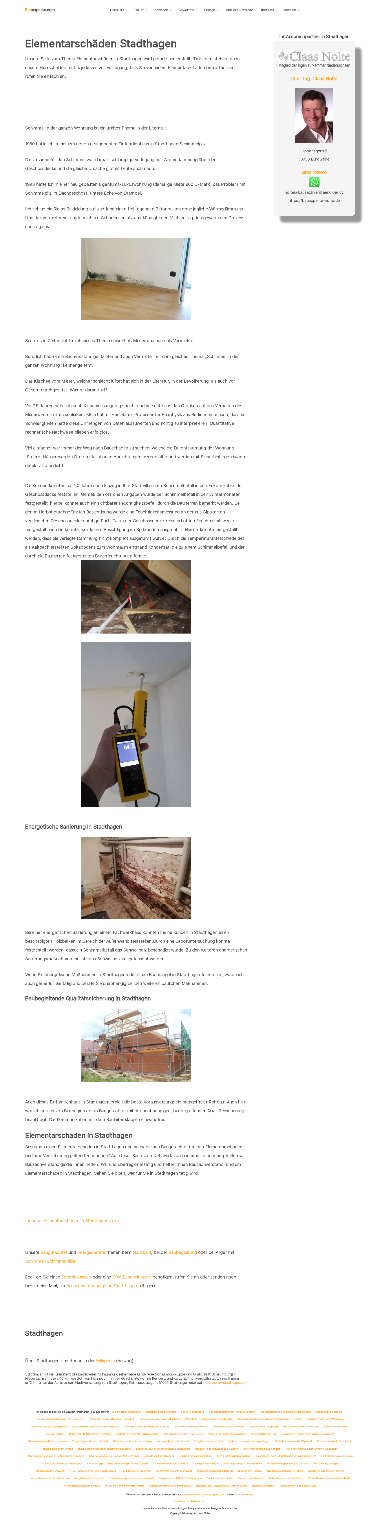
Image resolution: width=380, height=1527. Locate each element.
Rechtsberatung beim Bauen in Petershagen (285, 1411)
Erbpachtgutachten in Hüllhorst (90, 1441)
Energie (210, 10)
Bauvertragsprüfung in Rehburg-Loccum (232, 1411)
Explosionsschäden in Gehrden (301, 1426)
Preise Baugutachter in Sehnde (215, 1470)
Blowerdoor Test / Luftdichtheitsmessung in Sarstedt (286, 1456)
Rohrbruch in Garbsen (336, 1426)
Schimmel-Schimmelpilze (50, 1261)
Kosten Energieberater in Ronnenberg (137, 1434)
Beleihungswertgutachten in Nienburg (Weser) (307, 1434)
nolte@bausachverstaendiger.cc (314, 192)
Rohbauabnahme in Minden (217, 1419)
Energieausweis (76, 1277)
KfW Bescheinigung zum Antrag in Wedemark (311, 1448)
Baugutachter (53, 1252)
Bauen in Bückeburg (192, 1411)
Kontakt (290, 10)
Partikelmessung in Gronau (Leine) (128, 1463)
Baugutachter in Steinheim (136, 1470)
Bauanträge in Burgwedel (50, 1470)
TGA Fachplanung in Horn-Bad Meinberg (93, 1470)
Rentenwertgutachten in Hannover (48, 1441)
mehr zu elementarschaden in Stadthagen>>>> (72, 1220)
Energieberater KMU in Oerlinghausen (180, 1478)
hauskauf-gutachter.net (215, 1494)
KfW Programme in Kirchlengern (262, 1448)
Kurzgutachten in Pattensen (173, 1441)
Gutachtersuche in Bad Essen (286, 1478)
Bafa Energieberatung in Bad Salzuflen (217, 1448)
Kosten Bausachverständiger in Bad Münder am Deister (269, 1419)
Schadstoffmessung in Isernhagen (62, 1463)
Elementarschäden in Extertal (191, 1426)
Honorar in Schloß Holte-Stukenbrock (170, 1485)
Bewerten (186, 10)
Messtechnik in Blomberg (159, 1456)
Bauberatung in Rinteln (329, 1411)
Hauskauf (117, 10)
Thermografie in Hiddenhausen (233, 1456)
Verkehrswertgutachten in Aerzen (227, 1434)
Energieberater (92, 1252)
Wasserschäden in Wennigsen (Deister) (147, 1426)
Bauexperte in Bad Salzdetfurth (298, 1485)
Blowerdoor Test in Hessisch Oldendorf (112, 1419)
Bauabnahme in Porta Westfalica (324, 1419)
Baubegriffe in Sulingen (206, 1463)
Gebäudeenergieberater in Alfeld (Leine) (131, 1478)
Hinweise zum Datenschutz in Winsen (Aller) (221, 1485)
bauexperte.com (191, 1494)
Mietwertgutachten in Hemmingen (132, 1441)
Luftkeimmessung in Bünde (337, 1456)
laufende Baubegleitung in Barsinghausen (60, 1419)
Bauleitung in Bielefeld (251, 1478)
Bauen (139, 10)
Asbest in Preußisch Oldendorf (170, 1463)
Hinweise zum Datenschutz (190, 1501)
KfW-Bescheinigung (131, 1277)
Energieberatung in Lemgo (58, 1448)
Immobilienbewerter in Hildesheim (49, 1478)
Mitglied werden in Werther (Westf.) (124, 1485)
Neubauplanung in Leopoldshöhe (243, 1463)
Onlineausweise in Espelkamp (334, 1441)
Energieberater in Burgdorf (89, 1478)
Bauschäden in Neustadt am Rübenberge (95, 1426)
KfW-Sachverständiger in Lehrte (285, 1470)
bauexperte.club (244, 1494)
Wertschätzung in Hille (263, 1434)
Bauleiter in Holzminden (220, 1478)
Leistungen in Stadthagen (126, 1411)
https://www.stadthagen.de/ (225, 1383)
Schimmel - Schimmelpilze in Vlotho (90, 1434)
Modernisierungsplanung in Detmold (288, 1463)
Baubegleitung (182, 1252)
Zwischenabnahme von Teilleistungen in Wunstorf (167, 1419)
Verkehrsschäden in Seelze (228, 1426)
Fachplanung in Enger (325, 1463)
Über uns (266, 10)
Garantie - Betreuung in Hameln (49, 1426)
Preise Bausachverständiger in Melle (329, 1478)
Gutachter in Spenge (249, 1470)
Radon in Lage (95, 1463)
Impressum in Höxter (263, 1485)
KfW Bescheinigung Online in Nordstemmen (114, 1456)
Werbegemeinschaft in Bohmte (82, 1485)
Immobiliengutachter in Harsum (326, 1470)
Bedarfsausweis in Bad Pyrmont (293, 1441)
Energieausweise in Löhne (208, 1441)
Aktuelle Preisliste (239, 10)
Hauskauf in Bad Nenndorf (161, 1411)
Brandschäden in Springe (263, 1426)
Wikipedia (106, 1360)
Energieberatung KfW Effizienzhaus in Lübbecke (163, 1448)
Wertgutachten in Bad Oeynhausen (183, 1434)
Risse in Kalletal (55, 1434)
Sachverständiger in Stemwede (174, 1470)
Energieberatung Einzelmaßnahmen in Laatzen (104, 1448)
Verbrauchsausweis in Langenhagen (249, 1441)
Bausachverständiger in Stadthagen (101, 1285)
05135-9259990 (314, 172)
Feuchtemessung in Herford (195, 1456)
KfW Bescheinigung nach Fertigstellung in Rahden (55, 1456)
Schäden (161, 10)
